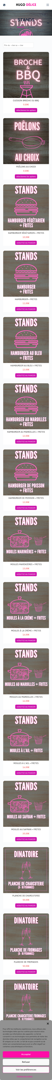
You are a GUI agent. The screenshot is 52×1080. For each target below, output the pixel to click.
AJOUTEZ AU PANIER (26, 242)
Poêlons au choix (26, 166)
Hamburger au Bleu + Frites (26, 365)
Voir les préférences (26, 1069)
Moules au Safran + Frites (26, 829)
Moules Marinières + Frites (26, 564)
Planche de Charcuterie (26, 895)
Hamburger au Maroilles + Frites (26, 431)
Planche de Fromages (26, 962)
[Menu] (47, 5)
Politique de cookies (24, 1076)
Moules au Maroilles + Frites (26, 697)
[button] (47, 1023)
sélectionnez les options (26, 110)
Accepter (26, 1054)
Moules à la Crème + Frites (26, 630)
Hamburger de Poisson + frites (26, 498)
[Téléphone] (4, 5)
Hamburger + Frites (26, 299)
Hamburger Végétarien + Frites (26, 233)
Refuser (26, 1062)
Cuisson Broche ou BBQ (26, 100)
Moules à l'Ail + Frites (26, 763)
